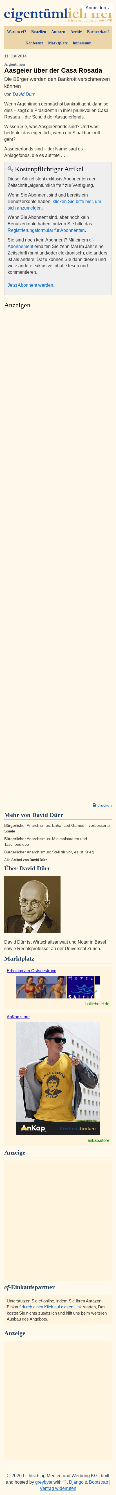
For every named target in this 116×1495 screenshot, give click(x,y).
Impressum (82, 43)
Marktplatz (58, 43)
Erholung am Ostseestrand (31, 970)
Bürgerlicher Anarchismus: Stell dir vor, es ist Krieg (49, 852)
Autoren (58, 32)
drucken (104, 805)
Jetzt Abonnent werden (30, 285)
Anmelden (96, 7)
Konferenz (34, 43)
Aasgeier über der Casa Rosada (53, 68)
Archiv (76, 32)
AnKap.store (18, 1016)
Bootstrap (98, 1482)
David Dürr (23, 94)
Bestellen (38, 32)
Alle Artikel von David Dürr (25, 860)
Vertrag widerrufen (58, 1488)
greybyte (43, 1482)
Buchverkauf (98, 32)
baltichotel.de (97, 1003)
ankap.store (98, 1140)
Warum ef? (16, 32)
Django (76, 1482)
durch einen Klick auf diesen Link (52, 1306)
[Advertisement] (58, 557)
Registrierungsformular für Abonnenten (46, 230)
